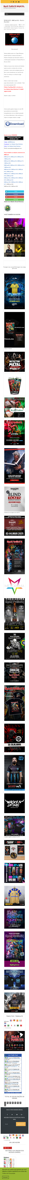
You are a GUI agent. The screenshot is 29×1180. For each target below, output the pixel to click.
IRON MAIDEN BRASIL (16, 1058)
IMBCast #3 (20, 156)
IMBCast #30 (14, 186)
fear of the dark (14, 26)
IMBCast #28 (10, 184)
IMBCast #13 (7, 169)
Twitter (5, 142)
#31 (21, 24)
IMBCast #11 (20, 165)
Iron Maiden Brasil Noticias (16, 144)
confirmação (7, 26)
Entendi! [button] (5, 1177)
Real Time (12, 1092)
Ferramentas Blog (7, 1140)
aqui (19, 117)
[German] (14, 1021)
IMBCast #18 (14, 173)
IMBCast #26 (14, 182)
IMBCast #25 (7, 182)
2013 (24, 24)
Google (15, 196)
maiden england (14, 28)
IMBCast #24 (10, 180)
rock (5, 29)
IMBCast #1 (7, 156)
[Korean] (15, 1026)
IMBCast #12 (7, 167)
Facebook (6, 144)
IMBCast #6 (13, 161)
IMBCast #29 (7, 186)
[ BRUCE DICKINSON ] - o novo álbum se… (11, 1066)
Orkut (5, 146)
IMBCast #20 (10, 175)
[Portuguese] (8, 1026)
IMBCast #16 (10, 171)
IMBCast (21, 26)
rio (23, 28)
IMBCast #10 (13, 165)
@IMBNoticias (11, 142)
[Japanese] (12, 1026)
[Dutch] (5, 1023)
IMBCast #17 (7, 173)
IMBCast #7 (20, 161)
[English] (7, 1021)
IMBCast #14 (14, 169)
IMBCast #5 (7, 161)
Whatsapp (16, 199)
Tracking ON (17, 1092)
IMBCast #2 (13, 156)
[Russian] (5, 1026)
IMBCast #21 (7, 177)
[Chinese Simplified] (21, 1026)
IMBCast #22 (14, 177)
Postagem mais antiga (21, 267)
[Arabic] (18, 1026)
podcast (20, 28)
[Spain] (17, 1021)
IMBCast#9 (7, 165)
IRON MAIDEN (7, 28)
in (23, 26)
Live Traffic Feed (13, 1055)
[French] (11, 1021)
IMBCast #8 (7, 163)
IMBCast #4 (7, 158)
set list (13, 29)
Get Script (8, 1092)
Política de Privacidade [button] (8, 1173)
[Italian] (21, 1021)
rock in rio (9, 29)
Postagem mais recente (8, 267)
